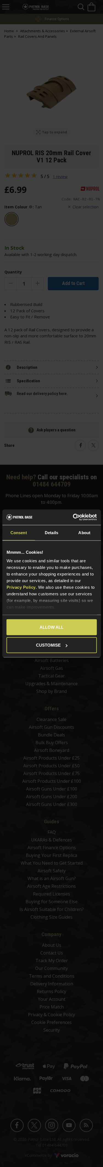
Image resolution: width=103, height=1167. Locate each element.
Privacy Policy (20, 587)
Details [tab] (51, 532)
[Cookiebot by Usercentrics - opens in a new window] (73, 517)
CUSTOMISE (48, 645)
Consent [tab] (18, 532)
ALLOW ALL (51, 627)
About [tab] (84, 532)
